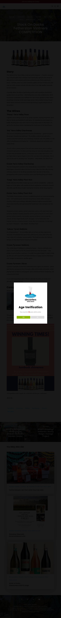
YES (23, 317)
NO (37, 317)
